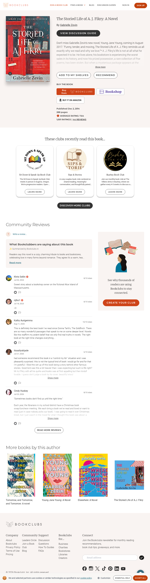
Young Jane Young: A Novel (56, 500)
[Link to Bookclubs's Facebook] (84, 568)
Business (63, 544)
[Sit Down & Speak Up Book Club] (34, 159)
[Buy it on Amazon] (70, 100)
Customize (105, 578)
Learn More (35, 192)
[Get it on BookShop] (110, 91)
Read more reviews (49, 430)
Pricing (9, 554)
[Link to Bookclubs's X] (97, 568)
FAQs (41, 550)
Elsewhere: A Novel (87, 500)
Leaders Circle (29, 540)
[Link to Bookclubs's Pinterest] (110, 568)
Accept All (140, 578)
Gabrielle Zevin (68, 25)
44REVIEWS (79, 119)
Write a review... (20, 234)
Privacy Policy (13, 547)
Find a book (76, 5)
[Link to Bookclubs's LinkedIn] (117, 568)
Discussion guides (106, 5)
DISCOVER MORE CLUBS (75, 205)
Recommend (105, 75)
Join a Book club (59, 5)
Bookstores (64, 551)
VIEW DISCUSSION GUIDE (78, 33)
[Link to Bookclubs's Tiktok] (104, 568)
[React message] (15, 292)
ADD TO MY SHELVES (73, 75)
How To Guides (46, 547)
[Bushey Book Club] (115, 159)
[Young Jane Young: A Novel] (57, 475)
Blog (91, 5)
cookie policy (86, 578)
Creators (63, 558)
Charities (63, 547)
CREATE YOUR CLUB (121, 302)
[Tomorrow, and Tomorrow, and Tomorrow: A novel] (21, 475)
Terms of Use (12, 550)
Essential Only (122, 578)
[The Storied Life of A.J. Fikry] (129, 475)
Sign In (125, 5)
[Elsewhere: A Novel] (93, 475)
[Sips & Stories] (75, 159)
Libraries (63, 554)
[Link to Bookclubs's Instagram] (91, 568)
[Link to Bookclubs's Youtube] (123, 568)
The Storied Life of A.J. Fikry (128, 500)
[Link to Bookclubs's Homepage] (15, 5)
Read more (15, 262)
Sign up (141, 5)
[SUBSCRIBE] (141, 557)
